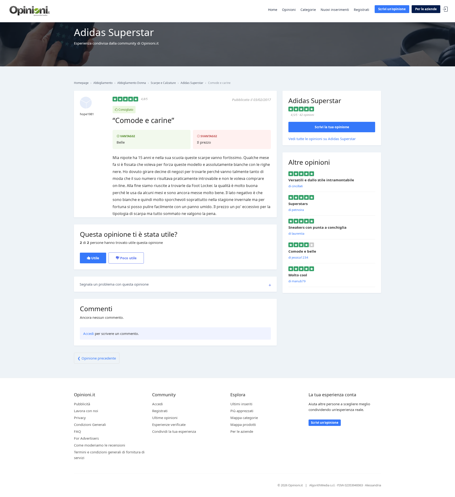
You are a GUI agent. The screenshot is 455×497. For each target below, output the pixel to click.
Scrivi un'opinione (392, 9)
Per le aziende (426, 9)
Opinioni (289, 9)
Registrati (361, 9)
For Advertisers (86, 438)
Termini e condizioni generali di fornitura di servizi (109, 455)
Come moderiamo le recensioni (99, 445)
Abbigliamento (103, 83)
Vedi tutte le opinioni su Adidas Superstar (322, 138)
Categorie (308, 9)
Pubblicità (82, 403)
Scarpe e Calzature (163, 83)
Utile (94, 258)
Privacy (80, 417)
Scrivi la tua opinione (332, 127)
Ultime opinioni (164, 417)
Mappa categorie (244, 417)
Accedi (445, 9)
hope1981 (87, 114)
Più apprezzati (241, 410)
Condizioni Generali (90, 424)
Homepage (81, 83)
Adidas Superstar (192, 83)
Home (272, 9)
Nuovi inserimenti (335, 9)
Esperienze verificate (169, 424)
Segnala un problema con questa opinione (114, 284)
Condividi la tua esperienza (174, 431)
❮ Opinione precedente (96, 358)
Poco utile (127, 258)
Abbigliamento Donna (131, 83)
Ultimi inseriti (241, 403)
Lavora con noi (86, 410)
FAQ (77, 431)
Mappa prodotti (243, 424)
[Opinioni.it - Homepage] (29, 10)
